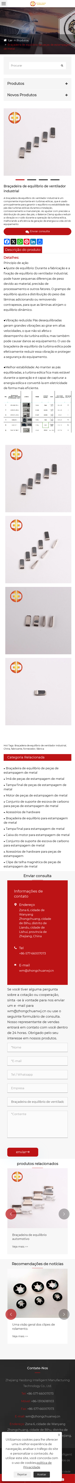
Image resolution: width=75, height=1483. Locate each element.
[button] (10, 1214)
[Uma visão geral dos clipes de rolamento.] (37, 1293)
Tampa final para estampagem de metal (35, 829)
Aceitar (41, 1474)
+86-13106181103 (42, 1401)
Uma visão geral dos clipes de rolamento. (33, 1326)
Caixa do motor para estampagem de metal (38, 835)
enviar (22, 1152)
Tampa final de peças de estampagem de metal (35, 787)
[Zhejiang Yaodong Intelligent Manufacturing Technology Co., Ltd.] (37, 3)
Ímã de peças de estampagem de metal (35, 779)
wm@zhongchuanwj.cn (36, 970)
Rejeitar (22, 1474)
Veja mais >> (20, 1246)
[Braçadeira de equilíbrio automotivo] (37, 1198)
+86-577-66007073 (32, 953)
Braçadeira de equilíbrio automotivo (29, 1237)
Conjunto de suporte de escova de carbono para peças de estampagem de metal (36, 804)
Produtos (23, 40)
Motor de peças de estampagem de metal (36, 795)
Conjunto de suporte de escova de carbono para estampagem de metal (36, 843)
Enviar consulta (40, 231)
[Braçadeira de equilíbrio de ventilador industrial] (37, 142)
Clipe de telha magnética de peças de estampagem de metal (32, 864)
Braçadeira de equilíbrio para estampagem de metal (36, 820)
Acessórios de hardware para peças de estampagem (32, 854)
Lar (10, 40)
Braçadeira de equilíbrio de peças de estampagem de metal (31, 770)
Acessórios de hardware (23, 812)
